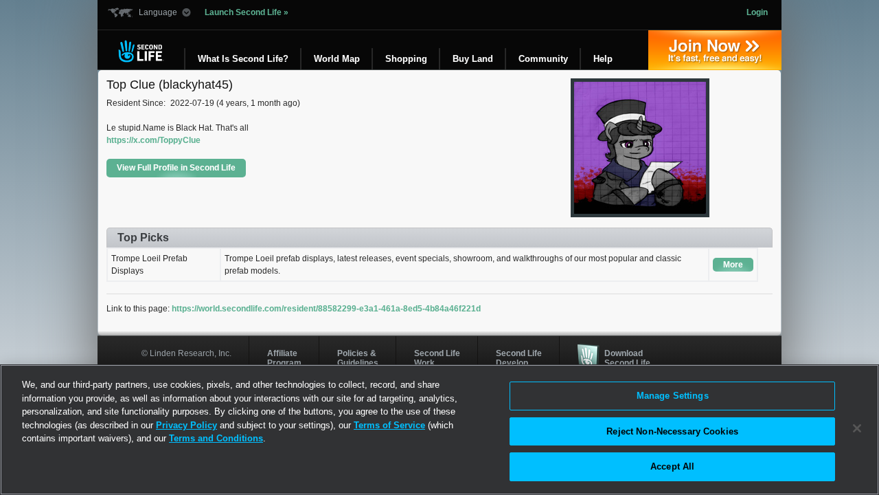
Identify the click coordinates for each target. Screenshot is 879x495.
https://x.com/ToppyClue (153, 140)
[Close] (857, 428)
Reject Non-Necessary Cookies (672, 431)
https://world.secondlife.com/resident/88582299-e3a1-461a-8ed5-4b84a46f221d (326, 309)
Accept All (672, 466)
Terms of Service (389, 425)
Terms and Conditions (216, 438)
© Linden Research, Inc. (186, 353)
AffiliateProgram (284, 358)
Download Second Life (627, 358)
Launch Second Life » (246, 12)
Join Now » (714, 50)
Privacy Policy (186, 425)
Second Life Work (437, 358)
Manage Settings (673, 395)
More (733, 265)
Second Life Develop (519, 358)
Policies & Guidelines (357, 358)
